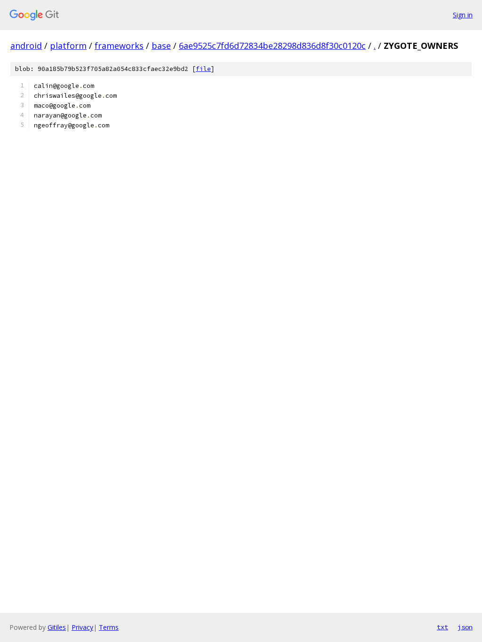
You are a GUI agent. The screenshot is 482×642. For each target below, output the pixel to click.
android (26, 45)
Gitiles (57, 627)
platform (68, 45)
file (203, 69)
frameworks (119, 45)
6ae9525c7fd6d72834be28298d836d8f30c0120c (272, 45)
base (161, 45)
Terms (109, 627)
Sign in (463, 14)
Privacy (82, 627)
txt (442, 627)
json (465, 627)
